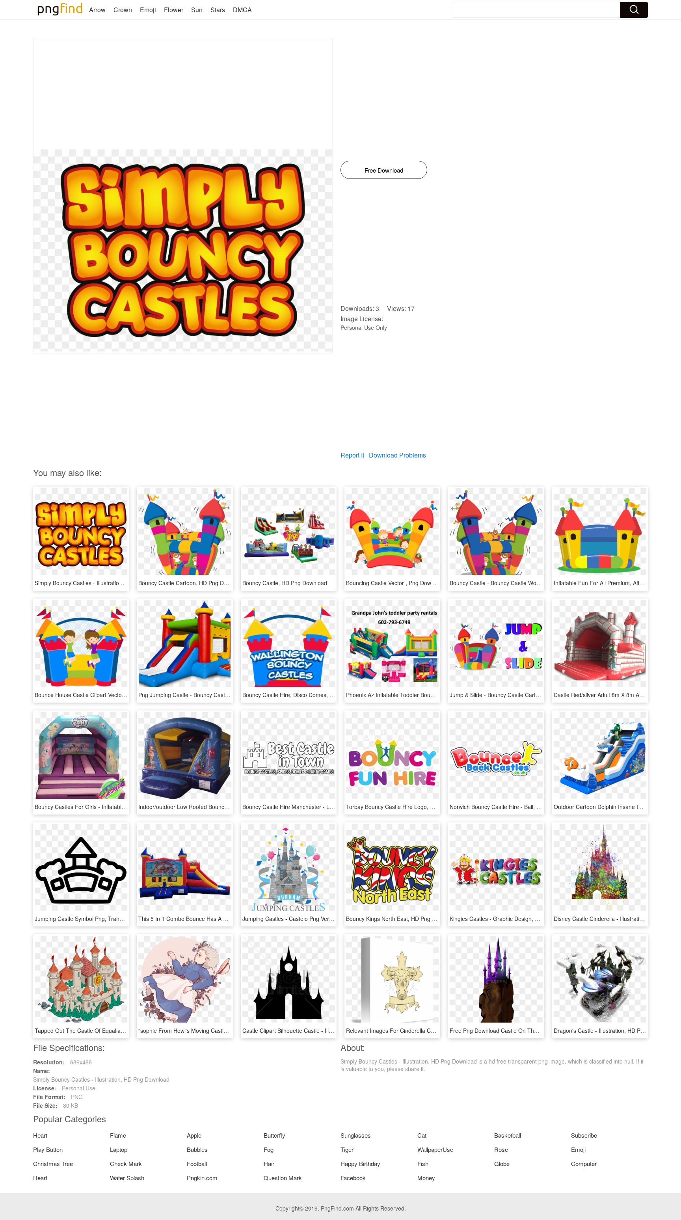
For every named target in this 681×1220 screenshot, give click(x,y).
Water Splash (127, 1178)
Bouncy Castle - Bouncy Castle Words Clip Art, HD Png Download (531, 583)
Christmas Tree (53, 1163)
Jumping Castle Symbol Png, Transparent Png (92, 918)
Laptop (118, 1149)
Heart (40, 1135)
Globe (502, 1163)
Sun (197, 9)
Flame (118, 1135)
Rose (501, 1149)
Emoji (148, 9)
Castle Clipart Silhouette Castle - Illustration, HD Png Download (320, 1030)
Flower (173, 9)
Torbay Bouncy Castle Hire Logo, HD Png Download (411, 807)
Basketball (507, 1135)
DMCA (242, 9)
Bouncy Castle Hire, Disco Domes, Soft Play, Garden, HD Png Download (332, 695)
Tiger (347, 1149)
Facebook (353, 1178)
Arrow (97, 9)
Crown (123, 9)
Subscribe (584, 1135)
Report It (352, 454)
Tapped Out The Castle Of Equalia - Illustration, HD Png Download (117, 1030)
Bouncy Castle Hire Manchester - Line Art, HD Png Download (318, 807)
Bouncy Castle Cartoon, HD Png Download (191, 583)
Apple (194, 1135)
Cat (421, 1135)
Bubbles (197, 1149)
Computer (584, 1163)
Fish (422, 1163)
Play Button (48, 1149)
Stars (217, 9)
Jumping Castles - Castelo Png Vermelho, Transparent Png (315, 918)
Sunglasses (355, 1135)
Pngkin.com (202, 1178)
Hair (269, 1163)
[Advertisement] (182, 94)
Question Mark (283, 1178)
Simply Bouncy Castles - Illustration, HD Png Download (103, 583)
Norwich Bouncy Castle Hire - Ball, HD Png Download (516, 807)
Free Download (384, 170)
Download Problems (397, 454)
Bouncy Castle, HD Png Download (284, 583)
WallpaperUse (435, 1149)
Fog (269, 1149)
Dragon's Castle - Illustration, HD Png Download (613, 1030)
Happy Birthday (360, 1163)
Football (197, 1163)
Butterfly (274, 1135)
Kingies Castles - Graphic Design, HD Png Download (515, 918)
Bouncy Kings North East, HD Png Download (401, 918)
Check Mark (126, 1163)
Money (426, 1178)
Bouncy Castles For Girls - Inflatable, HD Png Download (104, 807)
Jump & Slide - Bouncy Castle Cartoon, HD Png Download (522, 695)
